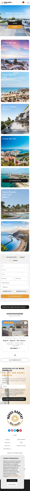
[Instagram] (12, 430)
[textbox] (15, 266)
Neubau (15, 23)
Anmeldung (6, 448)
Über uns (7, 442)
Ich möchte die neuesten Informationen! (14, 399)
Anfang (7, 439)
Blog (21, 442)
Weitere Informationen (15, 476)
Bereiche (7, 445)
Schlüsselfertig (10, 257)
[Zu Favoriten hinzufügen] (25, 322)
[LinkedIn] (15, 430)
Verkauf (15, 27)
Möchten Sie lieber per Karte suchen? (14, 307)
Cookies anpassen (12, 484)
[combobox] (15, 266)
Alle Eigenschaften (15, 360)
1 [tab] (15, 355)
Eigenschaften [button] (21, 439)
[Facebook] (9, 430)
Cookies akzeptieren (12, 480)
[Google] (20, 430)
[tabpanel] (15, 335)
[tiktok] (17, 430)
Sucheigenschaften (16, 296)
